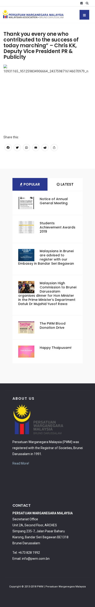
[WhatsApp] (26, 148)
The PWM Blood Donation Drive (52, 325)
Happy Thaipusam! (55, 347)
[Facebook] (81, 3)
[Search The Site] (88, 3)
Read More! (20, 463)
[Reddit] (45, 148)
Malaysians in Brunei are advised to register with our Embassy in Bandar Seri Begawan (46, 257)
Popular (31, 184)
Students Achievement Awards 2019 (57, 227)
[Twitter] (17, 148)
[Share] (54, 148)
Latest (67, 184)
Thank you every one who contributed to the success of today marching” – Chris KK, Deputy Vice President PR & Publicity (40, 45)
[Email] (35, 148)
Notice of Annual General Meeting (54, 201)
